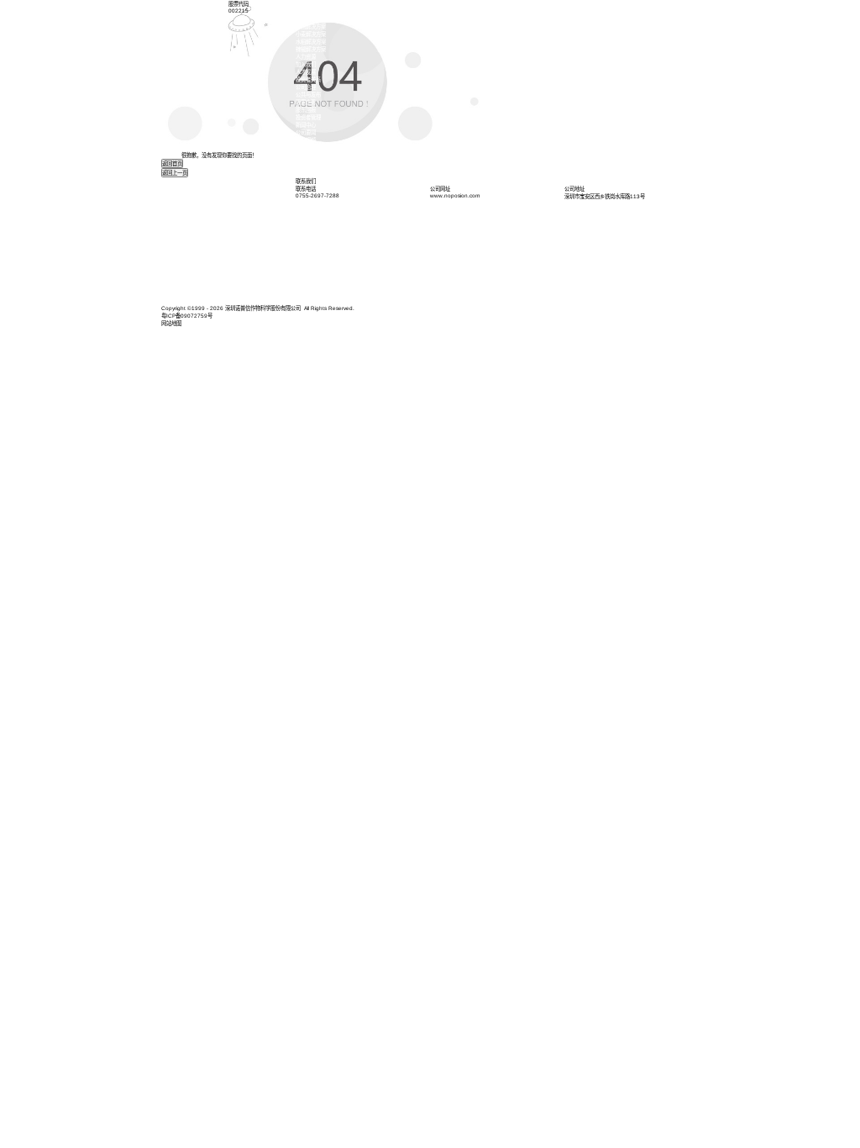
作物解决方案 (311, 26)
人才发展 (306, 72)
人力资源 (306, 57)
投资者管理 (308, 117)
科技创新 (306, 19)
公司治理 (306, 87)
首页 (301, 4)
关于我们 (306, 11)
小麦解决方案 (311, 34)
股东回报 (306, 110)
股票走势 (306, 102)
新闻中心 (306, 125)
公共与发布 (308, 94)
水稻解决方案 (311, 42)
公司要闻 (306, 132)
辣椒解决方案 (311, 49)
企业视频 (306, 140)
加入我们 (306, 64)
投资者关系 (308, 79)
